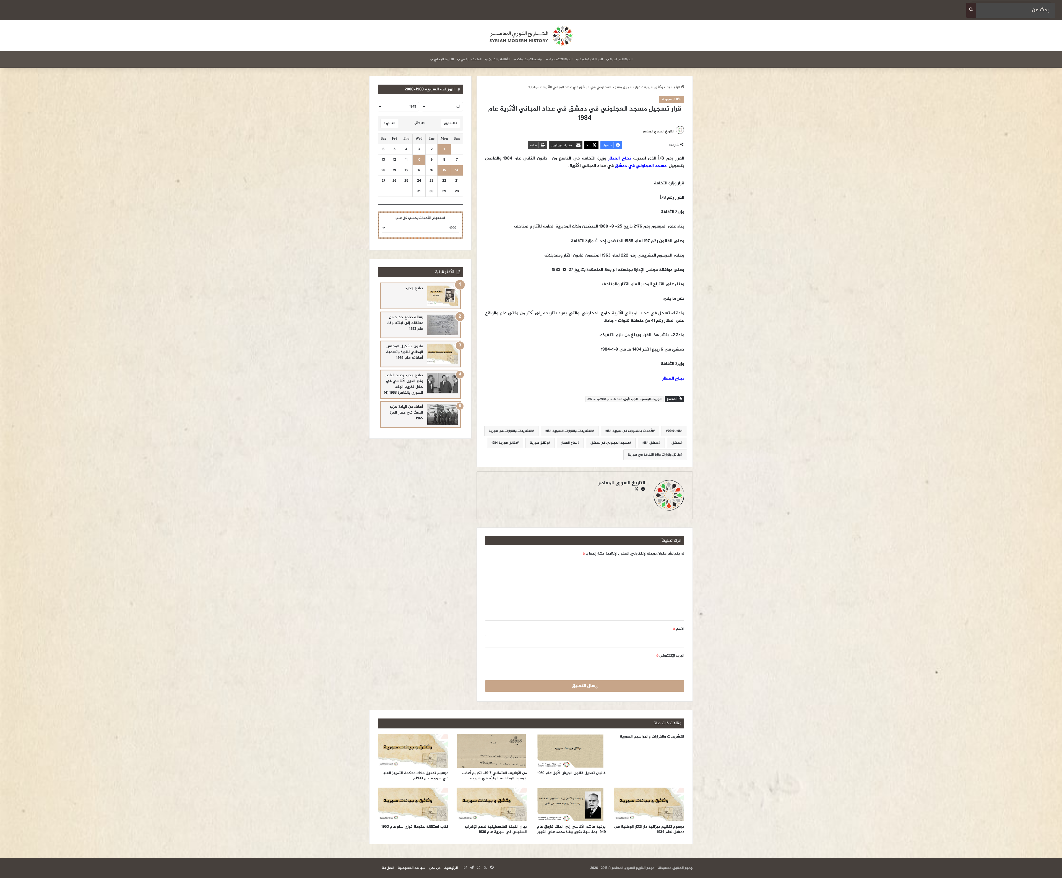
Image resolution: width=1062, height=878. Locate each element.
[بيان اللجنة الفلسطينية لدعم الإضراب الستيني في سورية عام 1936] (492, 804)
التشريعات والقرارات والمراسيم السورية (652, 736)
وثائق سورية (653, 87)
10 (418, 160)
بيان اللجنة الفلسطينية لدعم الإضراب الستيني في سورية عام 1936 (496, 829)
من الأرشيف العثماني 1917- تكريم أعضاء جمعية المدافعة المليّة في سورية (494, 776)
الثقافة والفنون (499, 59)
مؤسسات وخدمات (529, 59)
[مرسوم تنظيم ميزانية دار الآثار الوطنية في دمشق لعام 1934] (649, 804)
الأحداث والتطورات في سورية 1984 (629, 431)
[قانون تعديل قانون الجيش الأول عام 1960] (570, 751)
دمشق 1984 (650, 443)
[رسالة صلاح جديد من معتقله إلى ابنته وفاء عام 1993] (442, 325)
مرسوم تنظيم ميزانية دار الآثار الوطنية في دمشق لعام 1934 (649, 829)
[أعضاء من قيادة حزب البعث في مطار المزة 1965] (442, 414)
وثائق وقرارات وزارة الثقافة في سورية (654, 455)
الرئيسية (674, 87)
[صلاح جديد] (442, 296)
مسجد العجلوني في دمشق (641, 166)
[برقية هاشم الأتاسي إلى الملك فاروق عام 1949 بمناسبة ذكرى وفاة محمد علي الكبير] (570, 804)
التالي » (389, 123)
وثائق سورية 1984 (504, 443)
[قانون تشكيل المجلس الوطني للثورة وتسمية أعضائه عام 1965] (442, 354)
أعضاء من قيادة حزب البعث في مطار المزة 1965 (406, 413)
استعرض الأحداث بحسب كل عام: (420, 218)
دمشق (676, 443)
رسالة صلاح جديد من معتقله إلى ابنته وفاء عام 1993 (405, 323)
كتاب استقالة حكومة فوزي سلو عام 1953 (414, 827)
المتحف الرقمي (471, 59)
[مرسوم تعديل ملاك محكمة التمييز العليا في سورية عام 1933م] (413, 751)
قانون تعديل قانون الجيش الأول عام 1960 (571, 773)
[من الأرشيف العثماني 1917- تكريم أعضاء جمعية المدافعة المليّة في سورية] (492, 751)
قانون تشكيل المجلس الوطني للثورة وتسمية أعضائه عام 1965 (404, 352)
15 (444, 170)
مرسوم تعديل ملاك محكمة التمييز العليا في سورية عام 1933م (415, 776)
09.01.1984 (675, 431)
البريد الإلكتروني (670, 656)
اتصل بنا (388, 868)
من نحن (435, 868)
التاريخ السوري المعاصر (658, 131)
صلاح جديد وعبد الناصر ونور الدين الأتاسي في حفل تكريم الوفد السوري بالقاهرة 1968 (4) (403, 384)
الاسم (678, 629)
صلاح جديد (414, 288)
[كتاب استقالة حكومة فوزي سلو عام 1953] (413, 804)
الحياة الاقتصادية (560, 59)
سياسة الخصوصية (411, 868)
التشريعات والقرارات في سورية (510, 431)
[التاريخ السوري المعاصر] (531, 36)
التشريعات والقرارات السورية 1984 (568, 431)
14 (456, 170)
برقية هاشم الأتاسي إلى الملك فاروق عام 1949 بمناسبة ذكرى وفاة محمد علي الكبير (571, 829)
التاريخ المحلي (444, 59)
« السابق (450, 123)
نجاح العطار (619, 158)
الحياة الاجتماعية (591, 59)
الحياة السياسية (621, 59)
